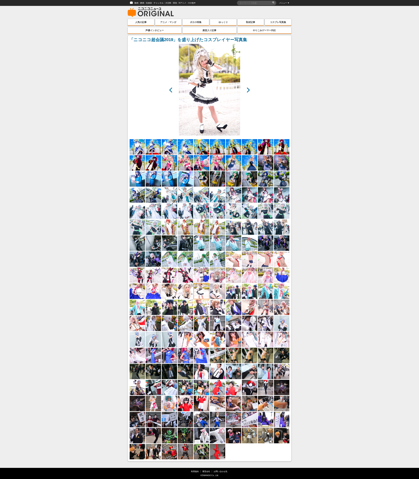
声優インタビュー (155, 30)
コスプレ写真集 (278, 22)
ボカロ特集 (195, 22)
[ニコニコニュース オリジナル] (151, 12)
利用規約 (195, 471)
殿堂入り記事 (209, 30)
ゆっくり (223, 22)
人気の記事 (141, 22)
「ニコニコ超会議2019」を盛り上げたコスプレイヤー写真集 (188, 39)
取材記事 (250, 22)
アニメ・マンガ (168, 22)
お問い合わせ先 (220, 471)
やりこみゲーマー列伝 (264, 30)
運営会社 (206, 471)
